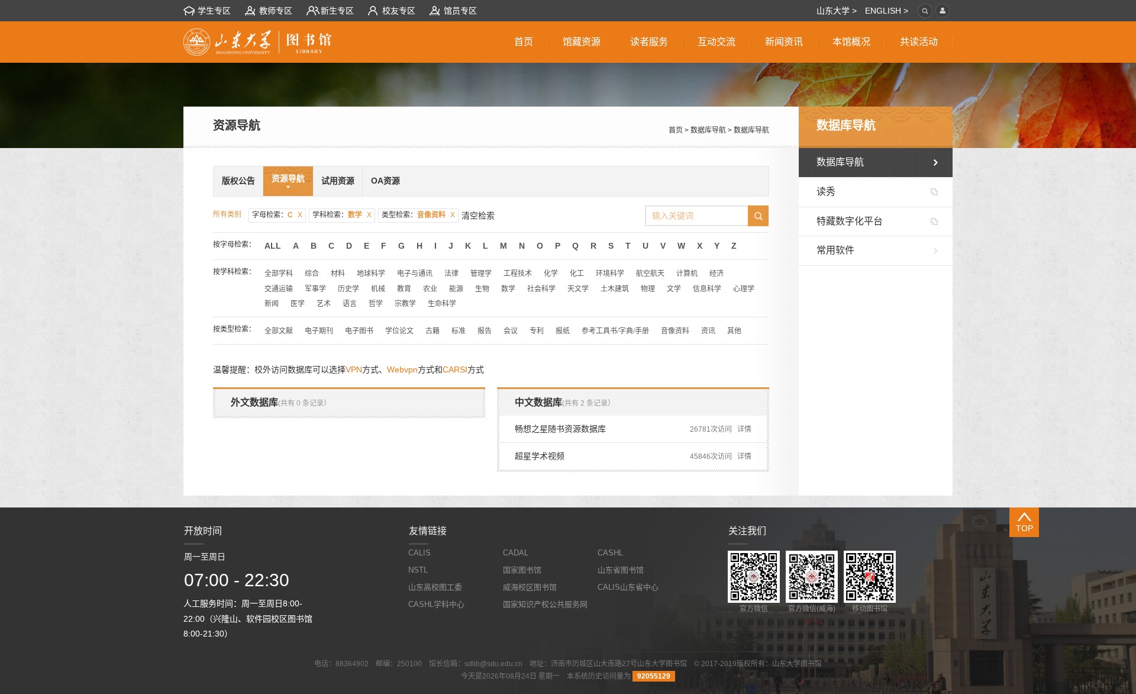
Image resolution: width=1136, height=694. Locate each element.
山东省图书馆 (621, 570)
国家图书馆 (522, 570)
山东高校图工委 (435, 587)
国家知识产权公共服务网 (545, 604)
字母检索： (277, 215)
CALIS (419, 552)
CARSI (455, 369)
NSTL (418, 570)
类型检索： (418, 215)
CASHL (610, 552)
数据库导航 (708, 130)
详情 (744, 429)
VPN (354, 369)
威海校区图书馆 (530, 587)
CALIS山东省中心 (628, 587)
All (272, 245)
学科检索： (342, 215)
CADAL (515, 552)
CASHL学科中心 (436, 604)
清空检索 (478, 215)
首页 (676, 130)
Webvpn (402, 369)
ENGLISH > (886, 10)
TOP (1024, 528)
